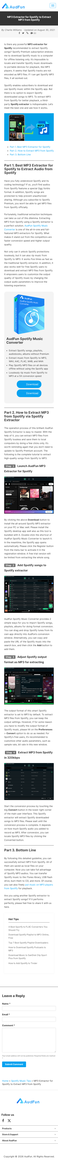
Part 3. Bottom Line (20, 154)
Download (32, 384)
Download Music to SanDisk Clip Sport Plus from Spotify (27, 957)
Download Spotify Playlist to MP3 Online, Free (28, 936)
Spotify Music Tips (21, 1080)
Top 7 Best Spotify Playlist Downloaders (28, 942)
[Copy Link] (27, 33)
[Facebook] (19, 33)
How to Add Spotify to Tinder (22, 963)
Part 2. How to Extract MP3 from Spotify (32, 150)
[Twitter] (23, 33)
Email (6, 1014)
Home (5, 1080)
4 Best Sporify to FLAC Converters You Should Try (27, 928)
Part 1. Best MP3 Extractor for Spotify (30, 146)
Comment (8, 1025)
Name (6, 1003)
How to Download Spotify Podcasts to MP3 (27, 949)
